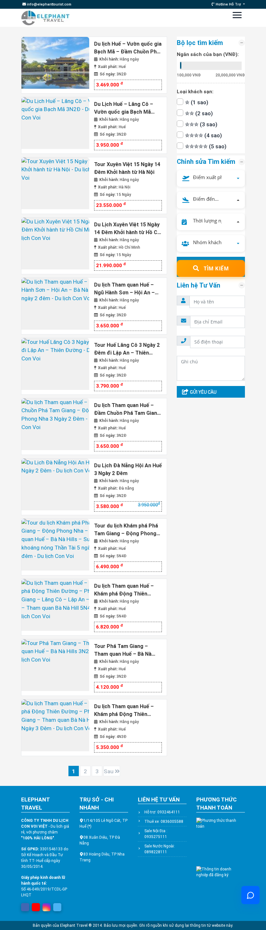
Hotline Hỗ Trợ (228, 4)
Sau (109, 771)
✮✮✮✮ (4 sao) (203, 135)
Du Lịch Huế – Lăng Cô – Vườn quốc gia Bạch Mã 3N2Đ (123, 108)
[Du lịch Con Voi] (55, 64)
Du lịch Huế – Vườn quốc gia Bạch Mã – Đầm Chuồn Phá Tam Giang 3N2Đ (128, 48)
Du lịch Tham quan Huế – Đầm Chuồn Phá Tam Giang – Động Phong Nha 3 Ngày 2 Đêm (128, 409)
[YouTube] (36, 906)
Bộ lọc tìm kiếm (200, 43)
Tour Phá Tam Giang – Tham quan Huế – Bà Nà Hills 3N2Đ (122, 650)
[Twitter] (57, 906)
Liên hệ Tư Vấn (198, 285)
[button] (211, 178)
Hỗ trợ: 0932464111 (162, 812)
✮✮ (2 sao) (199, 113)
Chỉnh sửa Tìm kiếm (206, 161)
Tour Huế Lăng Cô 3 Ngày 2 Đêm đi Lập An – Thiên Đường (127, 349)
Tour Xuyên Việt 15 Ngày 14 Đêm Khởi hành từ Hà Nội (127, 168)
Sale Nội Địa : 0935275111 (155, 834)
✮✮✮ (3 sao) (201, 124)
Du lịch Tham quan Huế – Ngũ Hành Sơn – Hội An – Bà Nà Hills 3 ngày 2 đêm (124, 289)
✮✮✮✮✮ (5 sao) (205, 146)
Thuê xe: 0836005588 (163, 821)
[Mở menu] (237, 16)
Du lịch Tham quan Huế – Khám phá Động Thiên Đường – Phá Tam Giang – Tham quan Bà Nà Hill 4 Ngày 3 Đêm (126, 710)
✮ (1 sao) (196, 102)
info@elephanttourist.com (48, 4)
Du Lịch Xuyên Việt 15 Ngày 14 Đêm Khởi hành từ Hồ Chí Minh (128, 228)
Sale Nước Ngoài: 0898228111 (159, 849)
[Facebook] (25, 906)
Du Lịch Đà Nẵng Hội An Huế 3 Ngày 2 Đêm (128, 469)
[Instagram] (47, 906)
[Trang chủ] (45, 18)
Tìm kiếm (215, 268)
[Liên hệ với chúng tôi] (250, 895)
